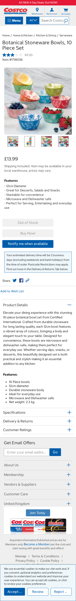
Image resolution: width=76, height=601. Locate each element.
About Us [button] (11, 465)
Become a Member (37, 544)
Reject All (61, 591)
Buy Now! (27, 233)
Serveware (65, 35)
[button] (66, 20)
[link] (14, 280)
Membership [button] (14, 474)
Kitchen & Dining (46, 35)
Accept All (15, 591)
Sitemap (20, 556)
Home (6, 35)
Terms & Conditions (45, 556)
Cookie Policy (49, 561)
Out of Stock (28, 222)
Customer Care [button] (16, 494)
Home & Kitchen (23, 35)
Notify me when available (28, 243)
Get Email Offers (19, 442)
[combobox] (32, 20)
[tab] (38, 464)
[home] (15, 11)
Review (37, 591)
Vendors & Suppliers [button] (20, 484)
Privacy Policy (25, 561)
